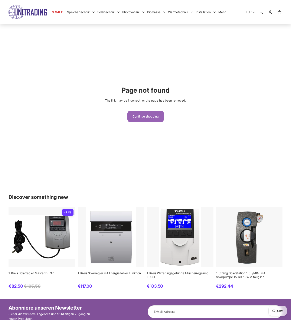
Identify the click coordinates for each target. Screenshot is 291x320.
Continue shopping (146, 116)
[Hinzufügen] (68, 260)
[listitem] (222, 12)
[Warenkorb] (279, 12)
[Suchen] (261, 12)
